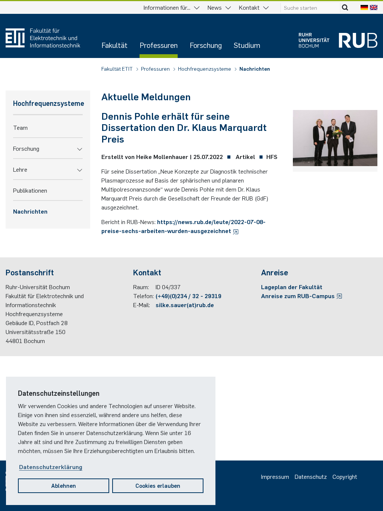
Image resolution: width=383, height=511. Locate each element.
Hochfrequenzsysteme (205, 68)
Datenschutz (311, 476)
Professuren (159, 44)
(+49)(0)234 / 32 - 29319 (188, 295)
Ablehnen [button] (63, 485)
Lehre (20, 169)
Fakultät (114, 44)
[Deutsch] (364, 7)
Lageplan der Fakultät (291, 286)
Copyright (345, 476)
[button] (80, 148)
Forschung (206, 44)
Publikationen (30, 190)
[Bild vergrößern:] (335, 139)
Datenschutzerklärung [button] (50, 466)
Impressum (275, 476)
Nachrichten (254, 68)
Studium (247, 44)
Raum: (141, 286)
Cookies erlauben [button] (157, 485)
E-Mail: (141, 304)
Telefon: (143, 295)
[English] (373, 7)
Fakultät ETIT (117, 68)
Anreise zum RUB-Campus (298, 295)
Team (20, 127)
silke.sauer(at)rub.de (185, 304)
